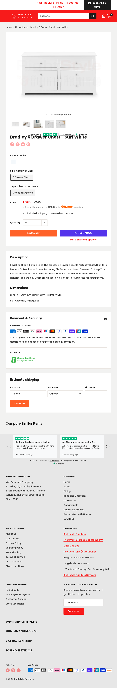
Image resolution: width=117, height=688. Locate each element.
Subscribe (73, 611)
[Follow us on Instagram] (13, 670)
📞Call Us (68, 518)
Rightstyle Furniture (74, 534)
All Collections (14, 561)
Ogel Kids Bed (71, 545)
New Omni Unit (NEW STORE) (79, 551)
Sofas (66, 486)
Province (53, 387)
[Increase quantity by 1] (45, 223)
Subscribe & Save (99, 4)
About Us (11, 534)
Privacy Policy (13, 543)
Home (9, 27)
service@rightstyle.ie (18, 594)
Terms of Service (15, 557)
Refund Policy (13, 552)
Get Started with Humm (77, 514)
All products (21, 27)
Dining (67, 491)
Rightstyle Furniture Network (79, 575)
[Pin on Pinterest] (18, 144)
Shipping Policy (14, 547)
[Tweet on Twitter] (23, 144)
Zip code (90, 387)
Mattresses (70, 500)
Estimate (19, 403)
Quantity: (15, 222)
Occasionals (70, 505)
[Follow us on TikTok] (19, 670)
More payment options (83, 239)
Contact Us (12, 538)
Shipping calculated (48, 213)
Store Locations (15, 566)
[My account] (103, 16)
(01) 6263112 (12, 590)
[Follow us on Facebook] (8, 670)
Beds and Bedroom (74, 495)
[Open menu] (7, 16)
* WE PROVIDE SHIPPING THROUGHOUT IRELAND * (58, 4)
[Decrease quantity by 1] (26, 223)
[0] (109, 16)
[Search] (92, 16)
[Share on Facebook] (12, 144)
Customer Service (73, 509)
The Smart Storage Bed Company (83, 540)
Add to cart (33, 233)
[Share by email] (28, 144)
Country (15, 387)
